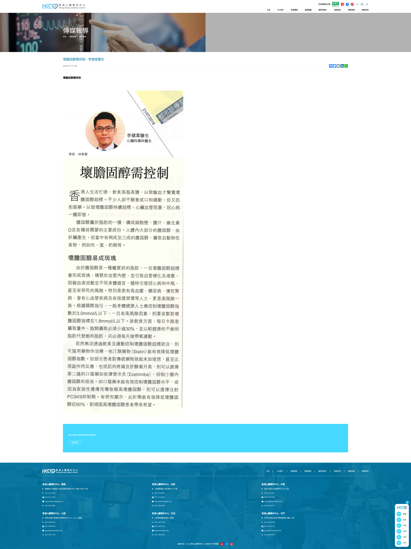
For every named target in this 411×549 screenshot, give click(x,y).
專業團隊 (294, 10)
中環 (404, 525)
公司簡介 (280, 471)
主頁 (268, 10)
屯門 (404, 543)
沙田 (404, 537)
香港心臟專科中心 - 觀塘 (54, 484)
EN (357, 4)
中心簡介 (280, 10)
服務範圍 (308, 10)
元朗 (404, 531)
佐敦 (404, 520)
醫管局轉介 (323, 10)
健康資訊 (337, 10)
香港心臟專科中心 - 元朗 (54, 513)
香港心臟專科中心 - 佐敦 (163, 484)
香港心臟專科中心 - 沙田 (163, 513)
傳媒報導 (351, 10)
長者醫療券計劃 (324, 4)
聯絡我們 (365, 10)
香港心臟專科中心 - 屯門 (273, 513)
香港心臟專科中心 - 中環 (273, 484)
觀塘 (404, 514)
